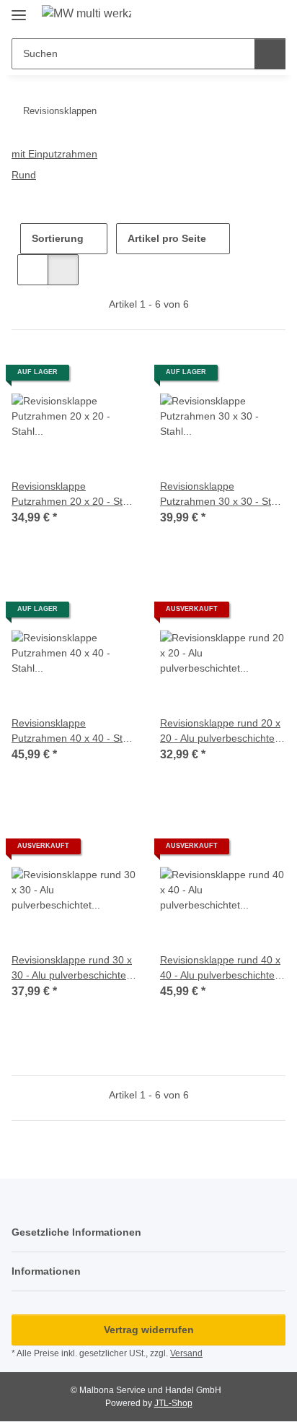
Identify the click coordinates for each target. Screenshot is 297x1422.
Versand (186, 1353)
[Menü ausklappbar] (19, 9)
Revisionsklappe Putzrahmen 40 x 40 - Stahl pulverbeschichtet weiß (74, 731)
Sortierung (58, 238)
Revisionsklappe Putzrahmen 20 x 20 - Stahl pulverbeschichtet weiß (74, 494)
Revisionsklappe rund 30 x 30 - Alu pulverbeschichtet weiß (72, 968)
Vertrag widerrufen (149, 1329)
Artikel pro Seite (167, 238)
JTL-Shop (173, 1403)
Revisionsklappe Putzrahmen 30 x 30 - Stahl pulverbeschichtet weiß (222, 494)
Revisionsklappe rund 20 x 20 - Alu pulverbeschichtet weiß (220, 731)
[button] (248, 15)
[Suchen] (269, 53)
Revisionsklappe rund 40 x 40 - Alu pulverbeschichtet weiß (220, 968)
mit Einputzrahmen (54, 154)
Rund (24, 175)
